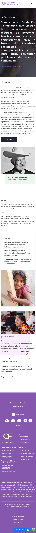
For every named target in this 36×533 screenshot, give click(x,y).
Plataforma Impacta (8, 472)
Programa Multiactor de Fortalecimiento (8, 461)
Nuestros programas (8, 447)
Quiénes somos (24, 439)
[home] (10, 3)
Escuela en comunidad (9, 450)
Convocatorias (24, 459)
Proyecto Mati (6, 453)
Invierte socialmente (18, 403)
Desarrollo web (18, 522)
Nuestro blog (18, 406)
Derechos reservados (18, 519)
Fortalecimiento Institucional (6, 457)
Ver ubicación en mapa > (18, 509)
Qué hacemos (9, 139)
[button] (31, 4)
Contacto (18, 425)
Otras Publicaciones (26, 456)
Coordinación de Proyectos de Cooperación (7, 467)
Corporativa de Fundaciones (24, 435)
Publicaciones (24, 450)
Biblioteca (22, 447)
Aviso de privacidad (18, 516)
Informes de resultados (27, 453)
